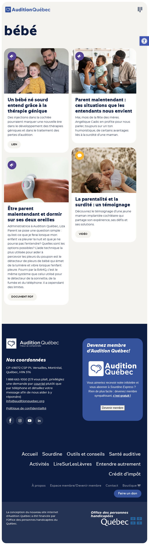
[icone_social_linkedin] (39, 420)
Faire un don (127, 493)
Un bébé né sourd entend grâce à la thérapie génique (28, 105)
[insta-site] (20, 420)
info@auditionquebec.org (25, 401)
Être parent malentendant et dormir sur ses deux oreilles (35, 214)
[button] (144, 41)
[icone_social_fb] (10, 420)
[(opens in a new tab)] (36, 72)
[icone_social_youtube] (29, 420)
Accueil (30, 454)
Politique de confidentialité (26, 408)
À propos (39, 485)
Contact (112, 485)
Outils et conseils (86, 454)
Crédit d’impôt (125, 474)
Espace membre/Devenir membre (75, 485)
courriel (39, 383)
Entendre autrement (118, 464)
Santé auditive (125, 454)
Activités (39, 464)
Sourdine (52, 454)
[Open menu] (140, 9)
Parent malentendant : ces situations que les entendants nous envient (103, 105)
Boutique (129, 485)
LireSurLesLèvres (72, 464)
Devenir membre (112, 407)
